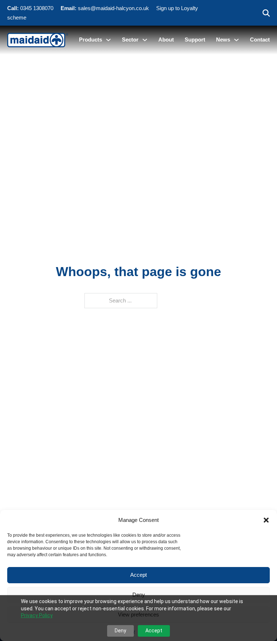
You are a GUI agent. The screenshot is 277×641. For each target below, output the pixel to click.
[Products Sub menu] (108, 40)
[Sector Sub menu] (145, 40)
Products (90, 39)
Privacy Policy (37, 615)
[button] (266, 520)
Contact (260, 39)
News (223, 39)
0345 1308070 (36, 8)
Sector (130, 39)
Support (195, 39)
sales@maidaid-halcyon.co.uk (113, 8)
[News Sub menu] (236, 40)
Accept (138, 575)
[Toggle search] (266, 13)
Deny (138, 595)
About (166, 39)
